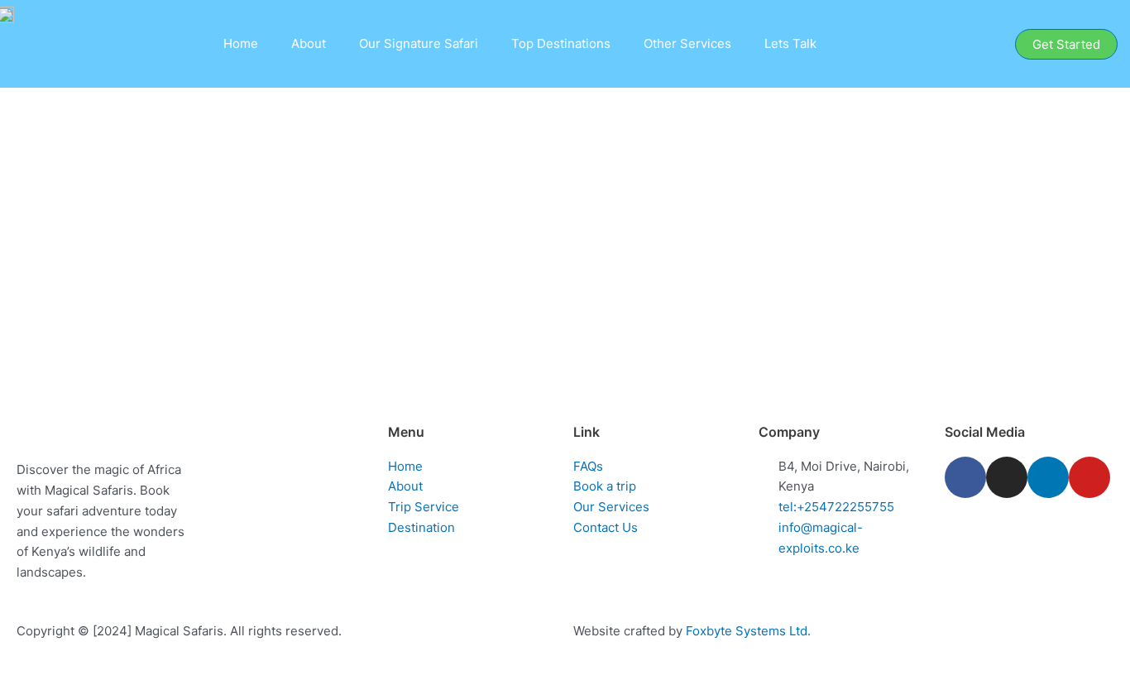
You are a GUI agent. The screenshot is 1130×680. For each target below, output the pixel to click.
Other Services (687, 43)
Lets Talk (790, 43)
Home (240, 43)
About (308, 43)
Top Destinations (560, 43)
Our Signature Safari (418, 43)
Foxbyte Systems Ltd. (748, 631)
